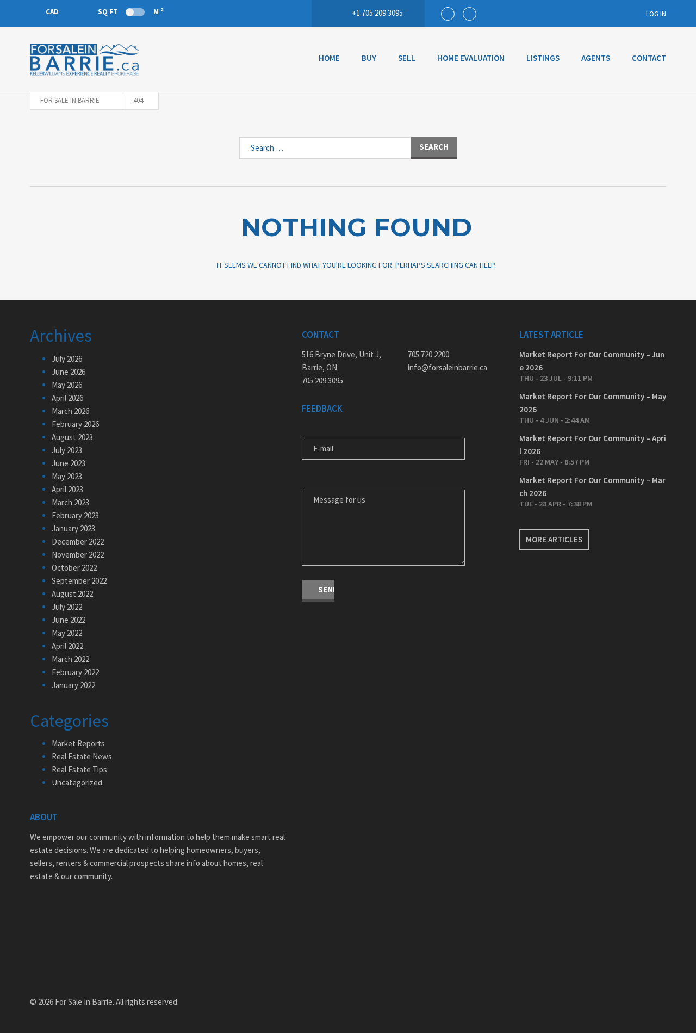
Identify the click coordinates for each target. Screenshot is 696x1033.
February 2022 (75, 672)
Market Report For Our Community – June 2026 (591, 361)
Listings (543, 58)
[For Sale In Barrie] (84, 60)
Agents (595, 58)
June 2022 (68, 620)
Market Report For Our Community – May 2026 (592, 403)
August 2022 (72, 594)
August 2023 (72, 437)
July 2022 (67, 607)
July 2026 (67, 359)
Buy (369, 58)
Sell (406, 58)
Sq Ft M (130, 11)
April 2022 (67, 646)
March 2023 (70, 502)
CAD (52, 11)
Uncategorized (77, 782)
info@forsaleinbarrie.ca (447, 367)
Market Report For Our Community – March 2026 (592, 486)
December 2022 (78, 541)
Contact (649, 58)
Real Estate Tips (79, 769)
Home (329, 58)
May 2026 (67, 385)
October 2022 (74, 567)
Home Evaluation (471, 58)
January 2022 (73, 685)
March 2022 (70, 659)
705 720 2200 (428, 354)
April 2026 (67, 398)
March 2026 (70, 411)
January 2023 (73, 528)
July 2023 (67, 450)
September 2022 (79, 581)
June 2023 (68, 463)
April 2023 (67, 489)
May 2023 (67, 476)
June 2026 (68, 372)
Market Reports (78, 743)
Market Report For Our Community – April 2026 (592, 444)
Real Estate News (82, 756)
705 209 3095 (322, 380)
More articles (554, 539)
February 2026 (75, 424)
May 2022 (67, 633)
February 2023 (75, 515)
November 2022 (78, 554)
